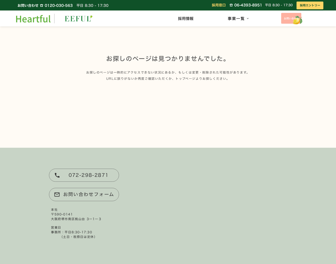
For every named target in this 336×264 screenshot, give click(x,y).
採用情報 (185, 18)
